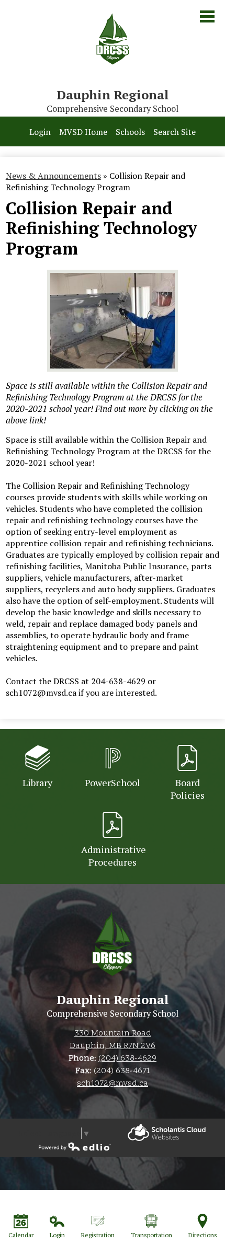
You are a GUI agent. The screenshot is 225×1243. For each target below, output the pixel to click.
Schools (130, 131)
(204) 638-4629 (127, 1058)
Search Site (174, 131)
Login (40, 131)
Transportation (151, 1235)
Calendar (20, 1235)
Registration (98, 1235)
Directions (202, 1235)
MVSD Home (83, 131)
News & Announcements (53, 175)
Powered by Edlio (166, 1132)
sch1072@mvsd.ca (112, 1083)
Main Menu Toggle (207, 16)
